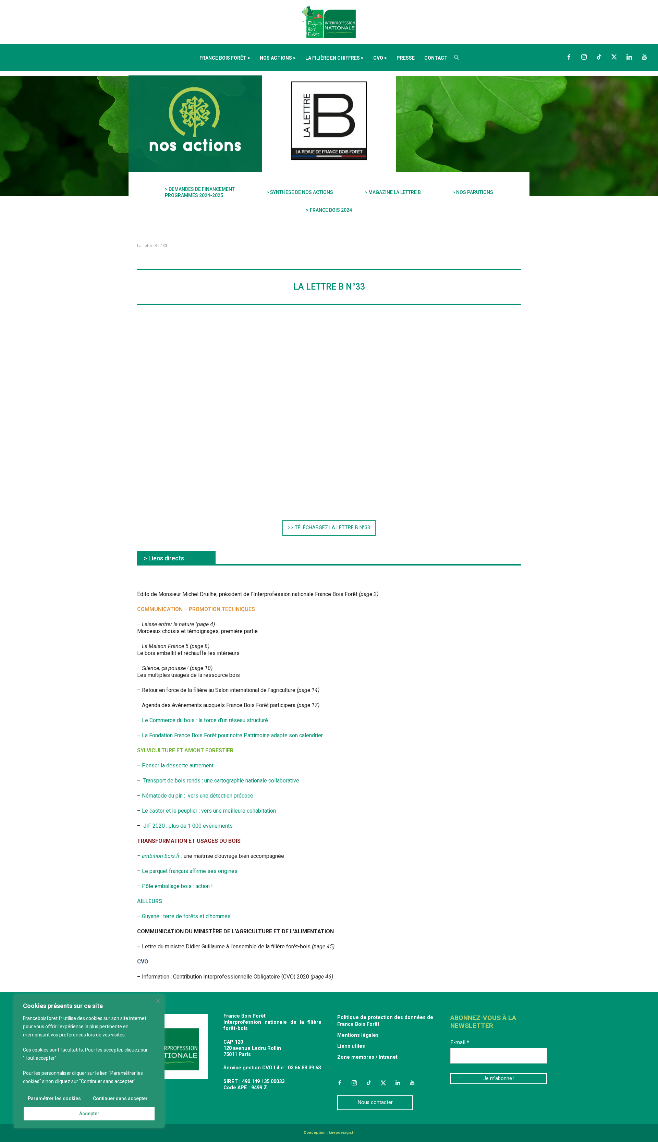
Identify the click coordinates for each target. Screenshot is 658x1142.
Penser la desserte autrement (177, 765)
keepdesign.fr (342, 1132)
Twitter (614, 57)
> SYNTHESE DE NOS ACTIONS (299, 192)
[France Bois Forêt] (329, 21)
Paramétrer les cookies (54, 1098)
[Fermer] (158, 1001)
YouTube (644, 57)
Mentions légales (358, 1035)
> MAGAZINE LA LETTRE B (393, 192)
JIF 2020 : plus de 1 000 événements (188, 826)
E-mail (459, 1042)
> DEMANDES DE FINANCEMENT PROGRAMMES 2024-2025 (200, 192)
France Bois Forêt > (224, 58)
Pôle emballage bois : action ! (177, 886)
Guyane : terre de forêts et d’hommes (186, 916)
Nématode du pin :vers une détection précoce (197, 795)
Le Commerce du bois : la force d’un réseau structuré (205, 720)
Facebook (569, 57)
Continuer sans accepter (120, 1098)
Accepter (89, 1113)
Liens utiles (351, 1046)
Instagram (584, 57)
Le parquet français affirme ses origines (189, 871)
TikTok (599, 57)
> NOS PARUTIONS (472, 192)
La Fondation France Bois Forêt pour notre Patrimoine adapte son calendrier (232, 735)
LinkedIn (629, 57)
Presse (406, 58)
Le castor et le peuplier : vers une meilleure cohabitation (209, 810)
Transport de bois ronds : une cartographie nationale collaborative (221, 780)
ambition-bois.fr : (163, 856)
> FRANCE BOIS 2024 (329, 210)
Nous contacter (375, 1102)
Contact (436, 58)
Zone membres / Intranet (367, 1057)
